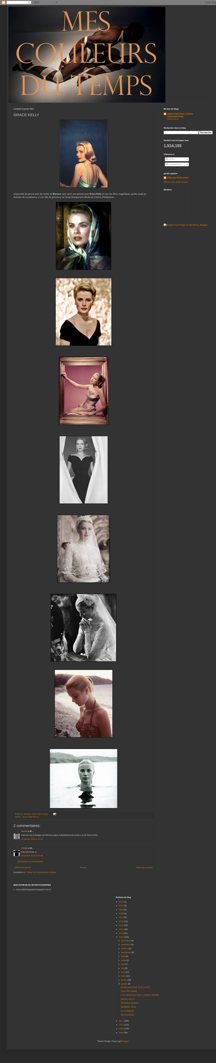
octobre (125, 948)
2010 (121, 1025)
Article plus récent (22, 867)
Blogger (125, 1041)
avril (123, 972)
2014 (121, 929)
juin (123, 964)
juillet (124, 960)
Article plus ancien (144, 867)
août (123, 956)
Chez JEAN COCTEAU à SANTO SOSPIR (140, 995)
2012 (121, 937)
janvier (124, 984)
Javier (24, 831)
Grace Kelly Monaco (30, 817)
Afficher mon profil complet (176, 182)
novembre (126, 944)
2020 (121, 905)
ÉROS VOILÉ (172, 119)
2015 (121, 925)
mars (123, 976)
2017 (121, 917)
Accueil (83, 867)
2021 (121, 902)
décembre (126, 940)
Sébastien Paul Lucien (177, 178)
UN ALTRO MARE (129, 991)
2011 (121, 1021)
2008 (121, 1033)
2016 (121, 921)
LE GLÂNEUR (127, 1011)
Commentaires (175, 164)
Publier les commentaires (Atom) (41, 872)
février (124, 980)
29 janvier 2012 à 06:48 (32, 856)
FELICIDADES (127, 1015)
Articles (171, 159)
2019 (121, 910)
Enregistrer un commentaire (30, 861)
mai (123, 968)
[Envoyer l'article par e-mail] (54, 814)
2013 (121, 933)
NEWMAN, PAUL (128, 1007)
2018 (121, 913)
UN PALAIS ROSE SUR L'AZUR (135, 987)
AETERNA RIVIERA (130, 1003)
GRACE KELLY (128, 999)
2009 (121, 1028)
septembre (126, 952)
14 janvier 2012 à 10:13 (32, 839)
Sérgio (24, 848)
